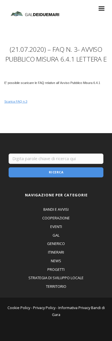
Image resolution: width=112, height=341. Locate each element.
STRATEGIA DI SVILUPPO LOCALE (56, 277)
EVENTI (56, 226)
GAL (56, 235)
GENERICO (56, 243)
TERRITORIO (56, 286)
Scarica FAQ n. (15, 101)
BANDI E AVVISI (56, 209)
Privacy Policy (44, 307)
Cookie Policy (18, 307)
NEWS (56, 260)
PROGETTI (56, 269)
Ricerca (56, 172)
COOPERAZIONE (56, 218)
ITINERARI (56, 252)
